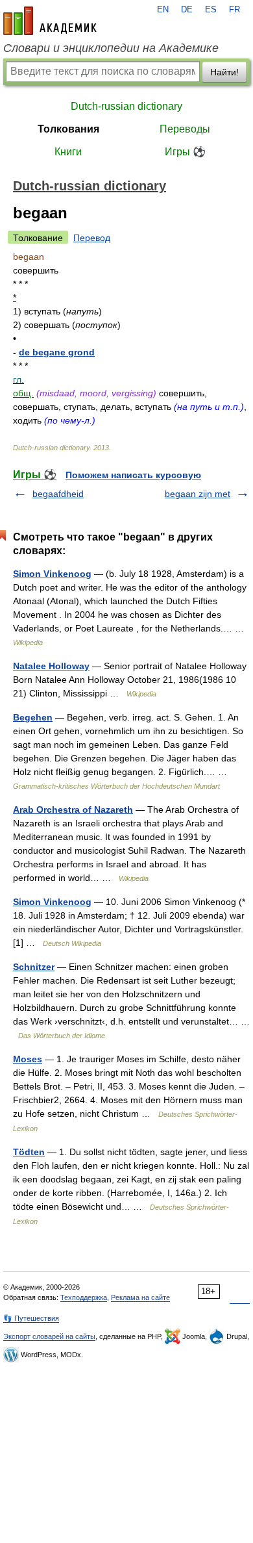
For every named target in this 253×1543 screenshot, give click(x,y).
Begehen (33, 717)
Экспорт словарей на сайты (49, 1336)
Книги (68, 151)
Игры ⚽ (185, 151)
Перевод (91, 238)
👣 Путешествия (31, 1318)
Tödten (29, 1152)
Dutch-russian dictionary (126, 106)
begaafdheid (58, 494)
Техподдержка (83, 1297)
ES (211, 9)
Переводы (185, 128)
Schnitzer (33, 967)
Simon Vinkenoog (52, 573)
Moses (27, 1059)
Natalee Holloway (51, 666)
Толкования (68, 128)
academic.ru (50, 20)
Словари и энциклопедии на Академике (111, 48)
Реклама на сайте (140, 1297)
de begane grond (57, 352)
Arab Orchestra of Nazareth (73, 809)
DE (187, 9)
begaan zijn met (197, 494)
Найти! (224, 72)
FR (234, 9)
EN (163, 9)
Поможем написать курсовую (133, 475)
